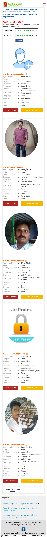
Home (5, 503)
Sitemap (6, 515)
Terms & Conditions (29, 515)
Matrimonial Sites (32, 24)
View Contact (10, 110)
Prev (8, 489)
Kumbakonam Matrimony (13, 24)
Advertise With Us (10, 508)
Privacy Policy (8, 518)
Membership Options (27, 508)
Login (12, 503)
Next (18, 489)
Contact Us (32, 503)
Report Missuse (9, 511)
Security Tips (21, 518)
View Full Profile (32, 110)
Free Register (21, 503)
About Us (15, 515)
